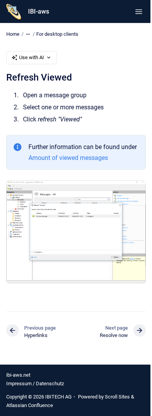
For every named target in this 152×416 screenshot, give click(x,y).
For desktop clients (57, 34)
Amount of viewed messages (68, 157)
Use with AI (31, 57)
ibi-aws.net (18, 375)
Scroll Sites (117, 397)
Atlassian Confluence (29, 405)
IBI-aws (38, 11)
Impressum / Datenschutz (35, 383)
